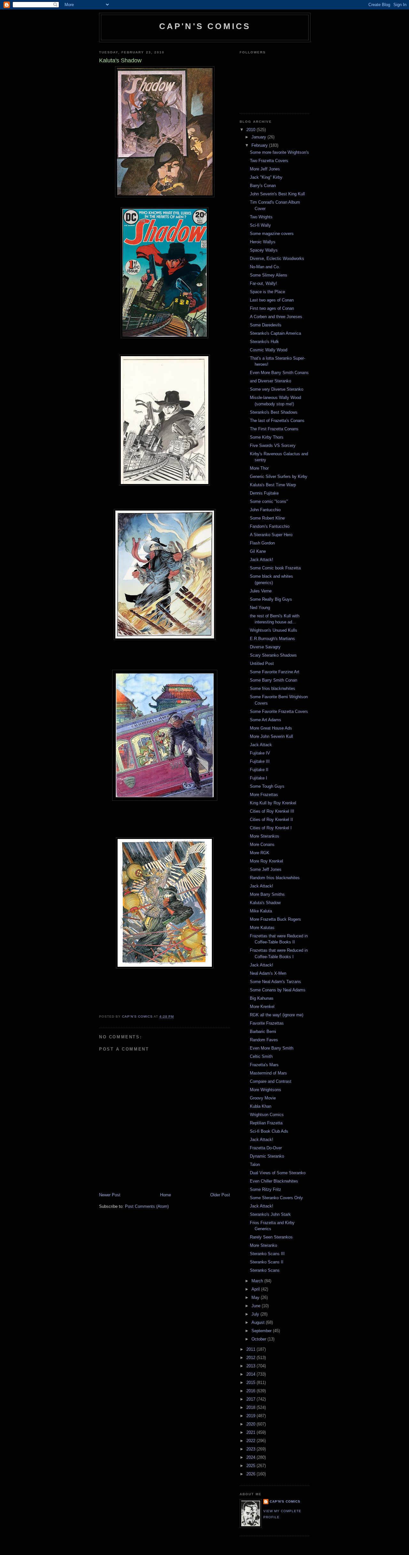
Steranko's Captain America (275, 333)
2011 (251, 1349)
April (256, 1289)
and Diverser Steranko (270, 381)
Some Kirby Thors (266, 437)
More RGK (259, 852)
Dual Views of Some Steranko (277, 1172)
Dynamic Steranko (267, 1156)
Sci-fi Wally (260, 225)
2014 (251, 1374)
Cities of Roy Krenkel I (271, 827)
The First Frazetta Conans (274, 428)
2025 (251, 1465)
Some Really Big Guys (271, 599)
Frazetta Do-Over (266, 1147)
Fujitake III (260, 761)
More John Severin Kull (271, 736)
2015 (251, 1382)
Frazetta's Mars (264, 1064)
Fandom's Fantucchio (269, 526)
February (260, 145)
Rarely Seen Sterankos (271, 1237)
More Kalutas (262, 927)
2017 (251, 1399)
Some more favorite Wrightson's (279, 152)
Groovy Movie (263, 1098)
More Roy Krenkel (266, 861)
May (256, 1297)
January (259, 137)
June (256, 1305)
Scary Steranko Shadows (273, 655)
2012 (251, 1357)
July (255, 1314)
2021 (251, 1432)
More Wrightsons (265, 1089)
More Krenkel (262, 1006)
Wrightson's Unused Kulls (273, 630)
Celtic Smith (261, 1056)
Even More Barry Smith (271, 1048)
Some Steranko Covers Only (276, 1197)
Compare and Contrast (270, 1081)
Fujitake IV (260, 753)
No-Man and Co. (265, 266)
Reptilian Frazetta (266, 1123)
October (259, 1339)
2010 (251, 129)
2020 (251, 1424)
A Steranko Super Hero (271, 534)
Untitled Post (262, 663)
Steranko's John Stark (270, 1214)
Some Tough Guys (267, 786)
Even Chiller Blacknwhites (274, 1181)
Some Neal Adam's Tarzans (275, 981)
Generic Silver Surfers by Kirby (278, 476)
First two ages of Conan (272, 308)
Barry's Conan (263, 185)
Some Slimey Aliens (268, 275)
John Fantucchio (265, 509)
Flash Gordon (262, 543)
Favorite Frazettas (267, 1023)
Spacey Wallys (264, 250)
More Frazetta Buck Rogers (275, 919)
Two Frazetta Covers (269, 160)
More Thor (259, 468)
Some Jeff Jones (266, 869)
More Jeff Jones (265, 169)
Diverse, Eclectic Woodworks (277, 258)
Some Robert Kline (267, 518)
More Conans (262, 844)
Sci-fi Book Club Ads (269, 1131)
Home (165, 1194)
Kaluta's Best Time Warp (273, 484)
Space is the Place (267, 291)
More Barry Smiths (267, 894)
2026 (251, 1474)
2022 (251, 1440)
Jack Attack (261, 744)
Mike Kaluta (261, 911)
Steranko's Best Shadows (273, 412)
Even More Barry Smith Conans (279, 372)
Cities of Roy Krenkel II (271, 819)
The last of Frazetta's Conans (277, 420)
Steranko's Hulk (264, 341)
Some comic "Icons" (269, 501)
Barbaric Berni (263, 1031)
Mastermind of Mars (268, 1073)
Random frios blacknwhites (275, 877)
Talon (255, 1164)
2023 (251, 1449)
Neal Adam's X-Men (268, 973)
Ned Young (260, 607)
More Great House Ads (271, 728)
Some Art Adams (265, 719)
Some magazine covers (272, 233)
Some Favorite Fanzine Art (274, 671)
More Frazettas (264, 794)
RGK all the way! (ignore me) (276, 1014)
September (262, 1330)
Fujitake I (258, 778)
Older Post (220, 1194)
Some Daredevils (266, 325)
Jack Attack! (261, 559)
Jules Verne (261, 591)
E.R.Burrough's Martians (272, 638)
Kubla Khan (260, 1106)
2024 (251, 1457)
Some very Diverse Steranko (276, 389)
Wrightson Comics (267, 1114)
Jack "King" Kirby (266, 177)
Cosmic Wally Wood (268, 350)
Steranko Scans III (267, 1253)
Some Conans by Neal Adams (277, 990)
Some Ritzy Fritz (265, 1189)
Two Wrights (261, 217)
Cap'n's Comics (205, 26)
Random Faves (264, 1039)
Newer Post (109, 1194)
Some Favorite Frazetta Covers (279, 711)
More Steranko (263, 1245)
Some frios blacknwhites (272, 688)
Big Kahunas (262, 998)
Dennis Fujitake (264, 493)
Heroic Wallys (262, 241)
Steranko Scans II (266, 1262)
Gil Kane (258, 551)
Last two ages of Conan (272, 300)
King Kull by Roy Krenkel (273, 803)
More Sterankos (264, 836)
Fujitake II (259, 769)
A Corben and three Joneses (276, 316)
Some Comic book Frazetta (275, 568)
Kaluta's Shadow (265, 902)
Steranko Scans (265, 1270)
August (258, 1322)
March (257, 1280)
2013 (251, 1366)
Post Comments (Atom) (147, 1206)
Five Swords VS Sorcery (273, 445)
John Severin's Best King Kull (277, 193)
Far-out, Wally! (263, 283)
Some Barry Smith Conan (273, 680)
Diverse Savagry (265, 647)
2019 (251, 1415)
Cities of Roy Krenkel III (272, 811)
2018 (251, 1407)
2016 (251, 1390)
